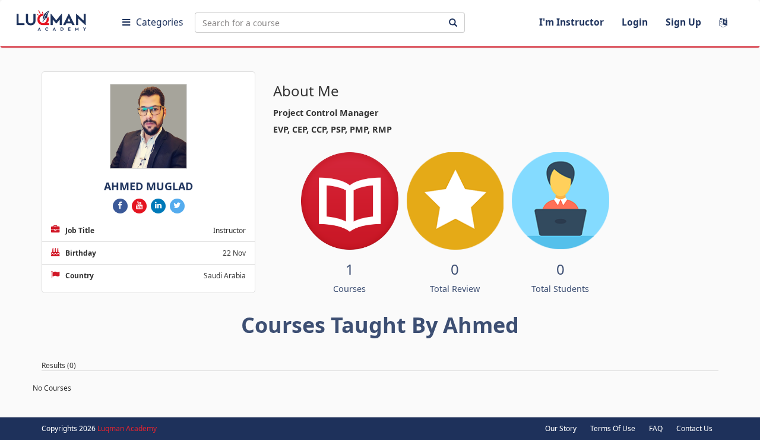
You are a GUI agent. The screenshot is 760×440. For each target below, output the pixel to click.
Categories (159, 22)
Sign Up (683, 22)
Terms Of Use (612, 428)
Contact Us (694, 428)
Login (635, 22)
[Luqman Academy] (59, 18)
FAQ (656, 428)
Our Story (561, 428)
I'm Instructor (571, 22)
